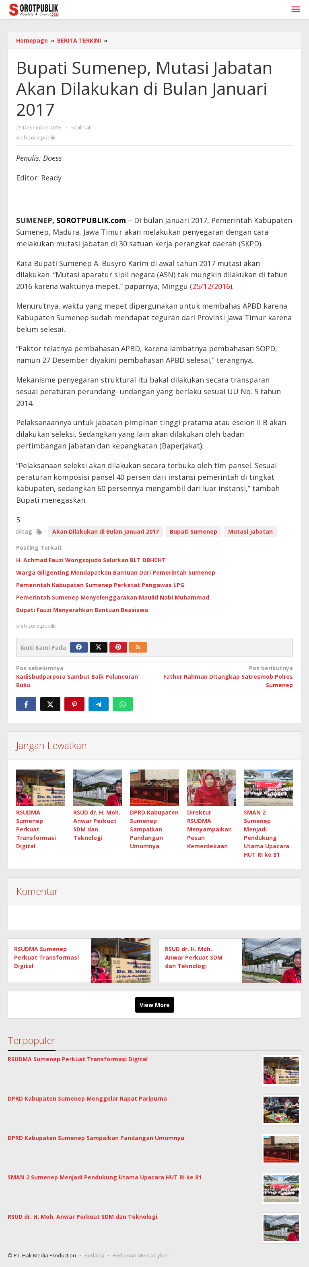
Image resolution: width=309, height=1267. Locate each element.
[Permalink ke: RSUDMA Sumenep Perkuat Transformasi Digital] (40, 788)
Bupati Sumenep (193, 531)
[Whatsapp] (123, 704)
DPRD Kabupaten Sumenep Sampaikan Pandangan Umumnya (154, 829)
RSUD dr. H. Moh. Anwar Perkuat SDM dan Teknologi (193, 957)
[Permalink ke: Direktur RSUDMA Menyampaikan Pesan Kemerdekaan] (211, 788)
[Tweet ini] (50, 704)
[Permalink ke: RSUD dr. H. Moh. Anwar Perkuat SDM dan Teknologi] (97, 788)
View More (155, 1005)
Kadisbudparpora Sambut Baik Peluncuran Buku (77, 676)
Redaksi (94, 1255)
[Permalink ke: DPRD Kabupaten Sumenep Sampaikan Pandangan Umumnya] (154, 788)
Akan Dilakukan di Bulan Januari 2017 (105, 531)
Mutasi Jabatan (250, 531)
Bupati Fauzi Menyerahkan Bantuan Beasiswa (82, 610)
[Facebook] (79, 647)
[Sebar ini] (26, 704)
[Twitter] (98, 647)
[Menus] (295, 10)
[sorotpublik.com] (55, 9)
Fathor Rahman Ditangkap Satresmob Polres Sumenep (228, 676)
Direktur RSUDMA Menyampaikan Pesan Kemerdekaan (209, 829)
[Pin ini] (74, 704)
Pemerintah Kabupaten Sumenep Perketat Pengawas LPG (100, 585)
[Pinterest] (118, 647)
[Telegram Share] (99, 704)
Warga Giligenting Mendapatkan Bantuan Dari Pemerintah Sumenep (115, 572)
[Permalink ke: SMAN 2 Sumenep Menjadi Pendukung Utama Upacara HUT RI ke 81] (268, 788)
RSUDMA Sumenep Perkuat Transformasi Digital (36, 829)
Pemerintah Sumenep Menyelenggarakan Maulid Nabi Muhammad (112, 597)
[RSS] (138, 647)
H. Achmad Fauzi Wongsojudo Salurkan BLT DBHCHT (91, 560)
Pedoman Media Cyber (141, 1255)
